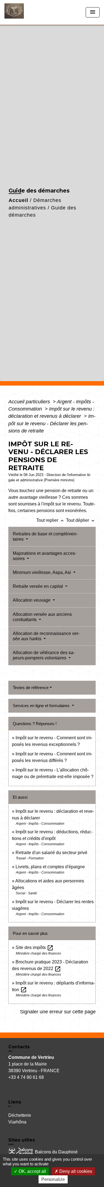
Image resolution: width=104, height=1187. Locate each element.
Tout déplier (81, 520)
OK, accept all (31, 1171)
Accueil (18, 200)
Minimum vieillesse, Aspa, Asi (42, 572)
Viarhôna (17, 1122)
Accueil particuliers (29, 401)
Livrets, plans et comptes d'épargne (50, 866)
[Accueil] (25, 12)
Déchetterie (19, 1115)
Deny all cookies (75, 1171)
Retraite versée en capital (38, 586)
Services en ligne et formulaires (42, 705)
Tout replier (50, 520)
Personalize (53, 1179)
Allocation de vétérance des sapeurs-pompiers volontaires (44, 655)
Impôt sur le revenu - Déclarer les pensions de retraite (51, 423)
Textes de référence (31, 687)
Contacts (19, 1046)
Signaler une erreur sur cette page (58, 1011)
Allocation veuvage (32, 600)
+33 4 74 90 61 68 (26, 1077)
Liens (14, 1102)
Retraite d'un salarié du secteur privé (51, 852)
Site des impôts (35, 947)
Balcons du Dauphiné (56, 1152)
